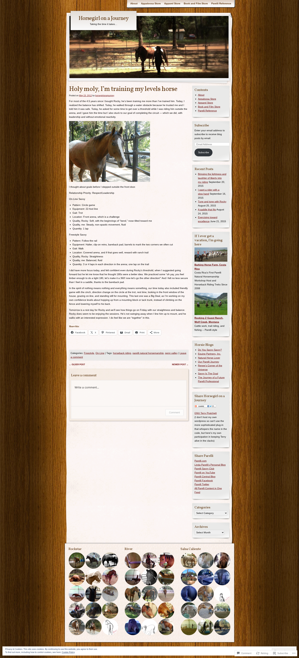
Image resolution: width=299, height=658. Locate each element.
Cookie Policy (68, 652)
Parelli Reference (221, 3)
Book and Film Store (196, 3)
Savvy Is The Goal (208, 373)
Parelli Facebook (203, 480)
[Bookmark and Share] (205, 406)
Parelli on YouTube (204, 472)
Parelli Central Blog (204, 476)
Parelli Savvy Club (204, 468)
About (134, 3)
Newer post (180, 364)
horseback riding (122, 353)
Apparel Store (172, 3)
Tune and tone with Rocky (212, 201)
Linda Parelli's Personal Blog (210, 464)
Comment (174, 412)
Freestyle (89, 353)
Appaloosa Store (151, 3)
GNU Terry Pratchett (205, 413)
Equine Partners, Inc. (209, 353)
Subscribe (201, 125)
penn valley (171, 353)
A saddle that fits (207, 209)
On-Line (100, 353)
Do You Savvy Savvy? (210, 349)
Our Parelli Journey (208, 361)
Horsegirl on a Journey (104, 18)
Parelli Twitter (201, 484)
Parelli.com (200, 460)
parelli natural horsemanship (148, 353)
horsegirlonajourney (104, 95)
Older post (77, 364)
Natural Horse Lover (209, 357)
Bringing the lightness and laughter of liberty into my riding (212, 178)
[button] (76, 560)
